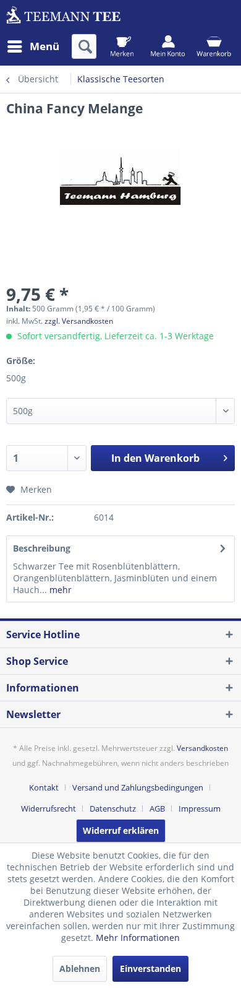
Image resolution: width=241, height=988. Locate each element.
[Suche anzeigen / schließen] (84, 46)
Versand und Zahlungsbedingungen (137, 787)
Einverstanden (150, 968)
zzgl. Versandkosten (78, 321)
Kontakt (44, 787)
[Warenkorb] (213, 46)
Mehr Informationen (138, 937)
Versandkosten (202, 748)
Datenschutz (113, 808)
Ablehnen (79, 968)
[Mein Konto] (168, 46)
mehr (59, 590)
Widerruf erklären (121, 830)
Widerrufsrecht (48, 808)
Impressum (200, 808)
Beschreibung (41, 548)
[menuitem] (33, 46)
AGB (157, 808)
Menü (44, 46)
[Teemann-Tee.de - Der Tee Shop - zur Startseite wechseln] (63, 17)
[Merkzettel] (122, 46)
